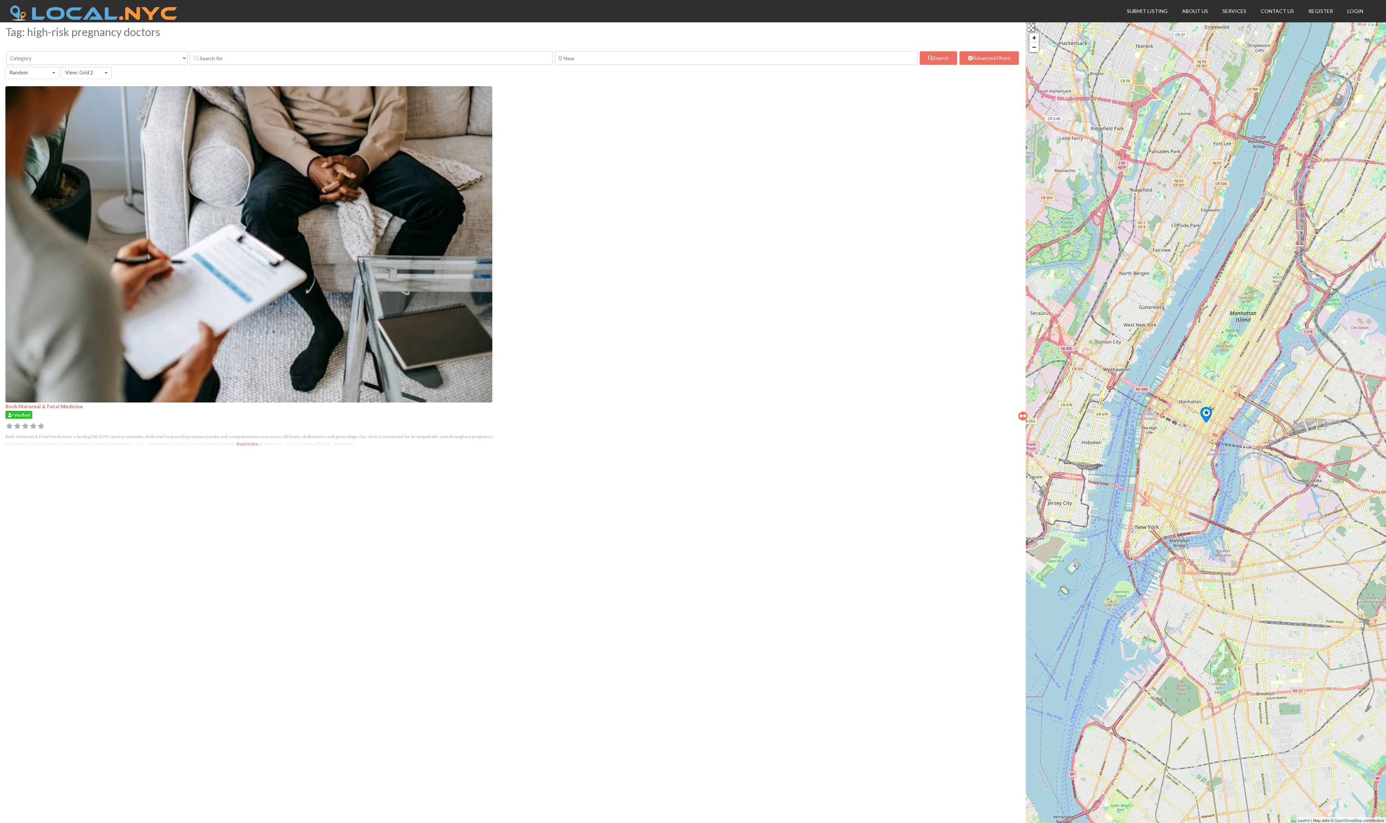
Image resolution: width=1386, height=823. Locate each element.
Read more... (249, 443)
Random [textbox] (18, 72)
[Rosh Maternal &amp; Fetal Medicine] (1206, 415)
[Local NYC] (93, 19)
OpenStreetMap (1348, 820)
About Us (1195, 11)
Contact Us (1277, 11)
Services (1234, 11)
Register (1320, 11)
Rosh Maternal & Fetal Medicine (44, 406)
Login (1355, 11)
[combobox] (32, 73)
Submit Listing (1147, 11)
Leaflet (1304, 820)
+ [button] (1034, 37)
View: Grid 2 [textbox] (79, 72)
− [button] (1034, 47)
